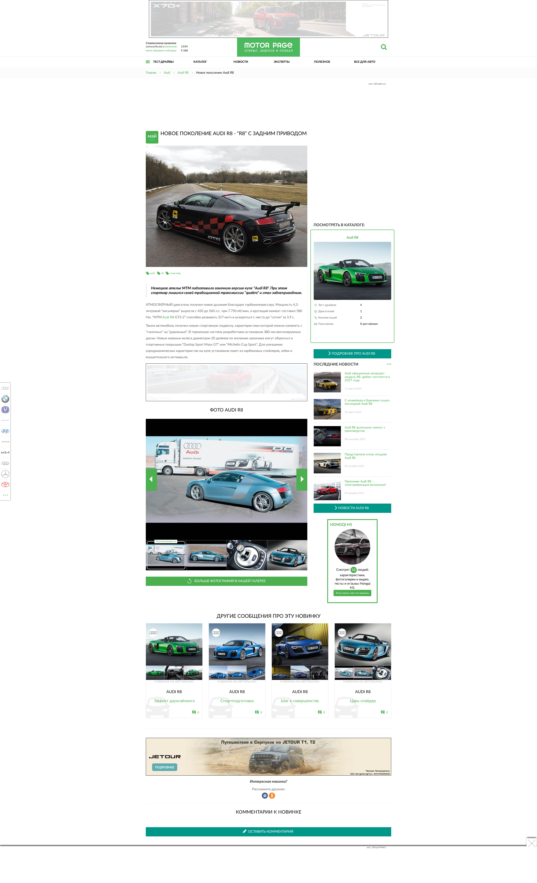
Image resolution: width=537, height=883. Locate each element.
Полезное (322, 61)
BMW (4, 399)
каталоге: (171, 46)
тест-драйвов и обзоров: (161, 50)
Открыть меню (148, 66)
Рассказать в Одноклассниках (272, 796)
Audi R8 (168, 317)
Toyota (4, 484)
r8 (162, 273)
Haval (4, 420)
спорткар (175, 273)
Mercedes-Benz (4, 474)
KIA (4, 452)
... (389, 364)
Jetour (4, 441)
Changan (4, 409)
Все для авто (364, 61)
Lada (4, 463)
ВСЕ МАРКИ (5, 493)
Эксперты (282, 61)
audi (152, 273)
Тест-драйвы (163, 61)
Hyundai (4, 431)
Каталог (200, 61)
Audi (4, 388)
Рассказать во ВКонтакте (265, 796)
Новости (240, 61)
